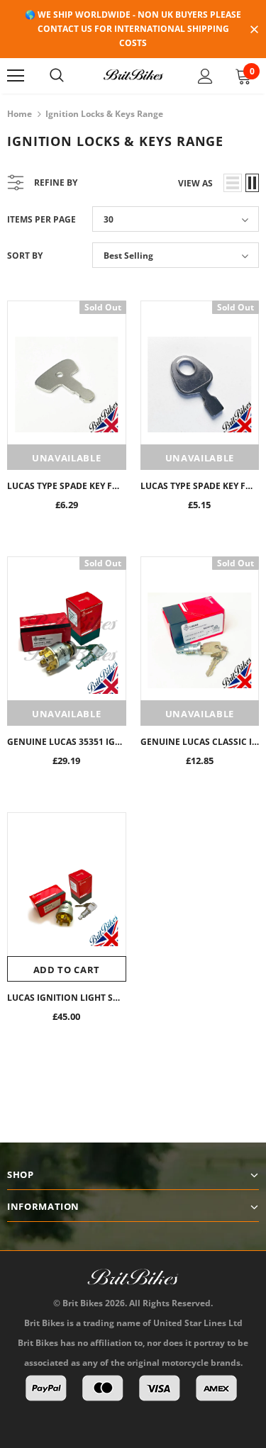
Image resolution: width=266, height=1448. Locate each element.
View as (195, 183)
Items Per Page (41, 219)
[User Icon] (205, 76)
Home (19, 114)
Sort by (25, 255)
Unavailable (66, 457)
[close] (254, 30)
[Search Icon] (57, 76)
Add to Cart (66, 969)
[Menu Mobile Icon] (15, 75)
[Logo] (133, 75)
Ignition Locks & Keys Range (104, 114)
